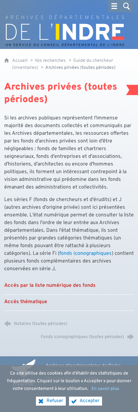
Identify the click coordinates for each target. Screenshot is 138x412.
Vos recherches (50, 60)
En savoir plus (105, 388)
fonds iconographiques (85, 253)
